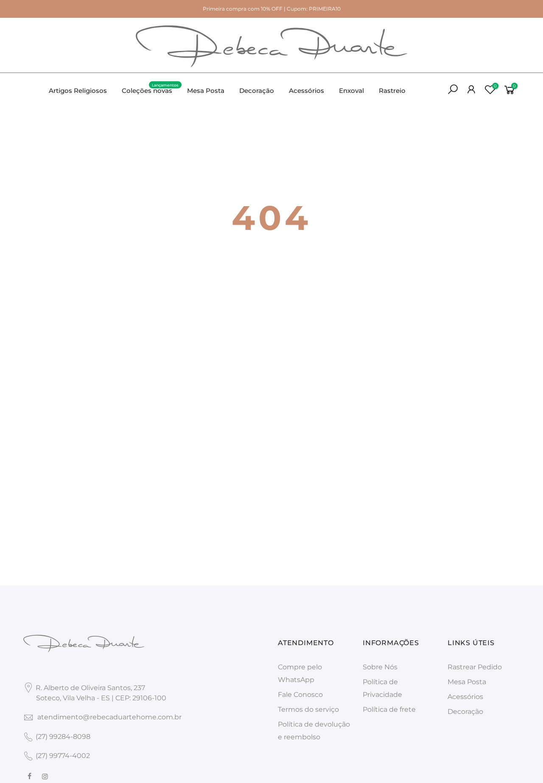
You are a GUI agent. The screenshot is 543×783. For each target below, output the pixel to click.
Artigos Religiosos (78, 91)
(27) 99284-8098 (63, 737)
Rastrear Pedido (475, 667)
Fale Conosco (300, 695)
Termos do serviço (308, 709)
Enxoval (351, 91)
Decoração (256, 91)
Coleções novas (150, 89)
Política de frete (389, 709)
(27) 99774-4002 (63, 756)
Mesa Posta (205, 91)
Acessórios (306, 91)
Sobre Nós (380, 667)
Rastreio (392, 91)
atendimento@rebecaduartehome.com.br (109, 717)
